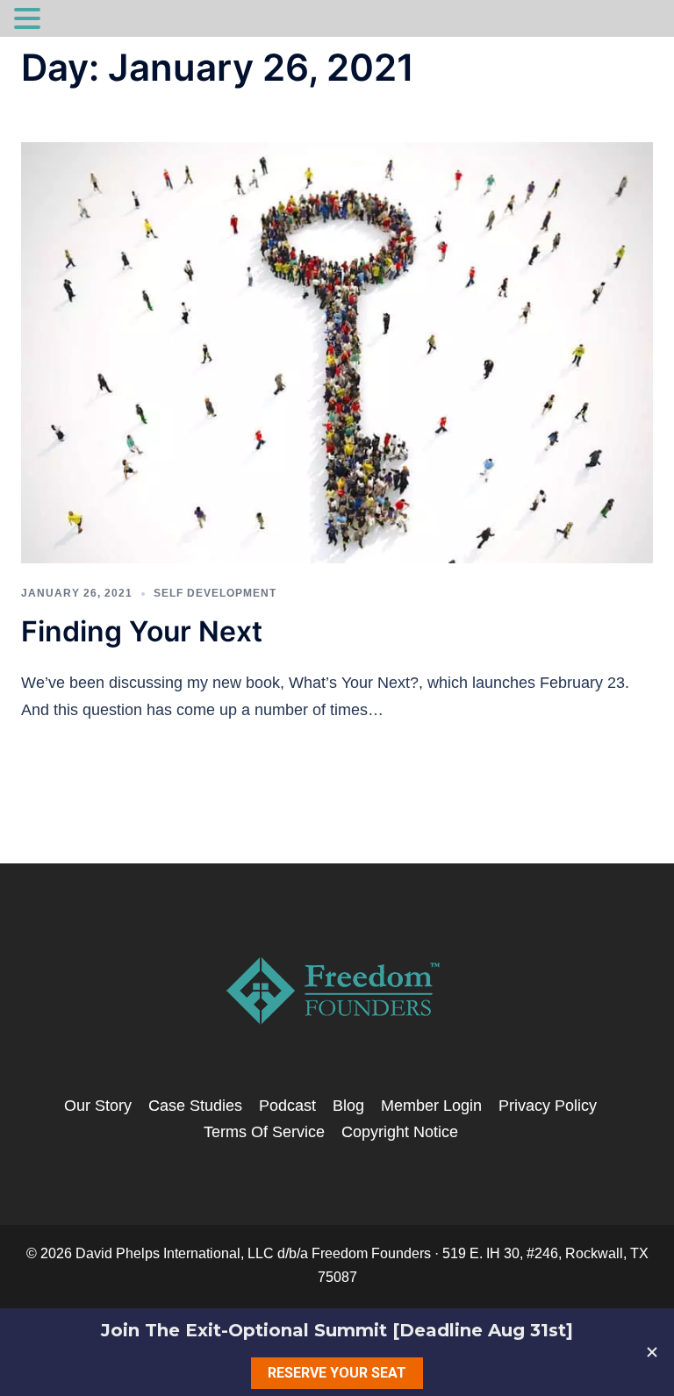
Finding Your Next (141, 631)
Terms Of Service (264, 1132)
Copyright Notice (399, 1132)
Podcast (287, 1105)
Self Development (215, 593)
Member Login (431, 1105)
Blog (348, 1105)
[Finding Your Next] (337, 352)
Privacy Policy (547, 1105)
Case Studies (195, 1105)
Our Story (98, 1105)
